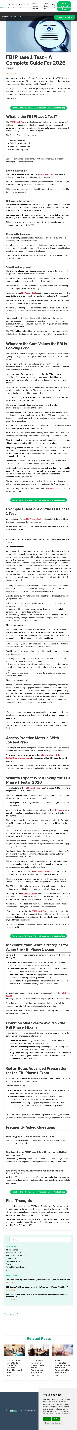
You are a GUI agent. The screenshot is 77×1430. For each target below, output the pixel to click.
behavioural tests (13, 1253)
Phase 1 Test (54, 488)
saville (8, 1264)
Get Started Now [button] (64, 6)
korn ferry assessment (16, 1255)
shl (7, 1270)
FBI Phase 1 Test (17, 122)
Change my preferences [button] (53, 1423)
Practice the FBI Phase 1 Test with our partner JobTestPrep (38, 108)
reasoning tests (13, 1261)
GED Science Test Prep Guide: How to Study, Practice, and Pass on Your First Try (37, 1287)
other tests (10, 68)
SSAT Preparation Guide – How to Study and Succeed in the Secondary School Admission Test (36, 1295)
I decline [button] (56, 1419)
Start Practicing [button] (64, 17)
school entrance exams (16, 1267)
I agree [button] (47, 1419)
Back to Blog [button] (11, 1315)
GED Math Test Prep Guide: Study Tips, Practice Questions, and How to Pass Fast (38, 1280)
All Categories (12, 1250)
